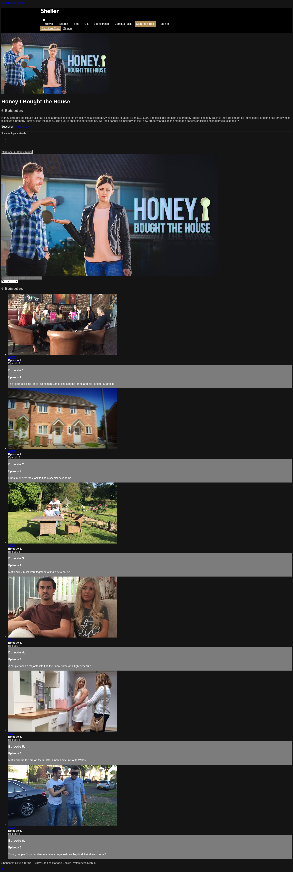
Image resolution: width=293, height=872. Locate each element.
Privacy (36, 862)
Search (64, 23)
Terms (28, 862)
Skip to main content (13, 2)
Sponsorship (101, 23)
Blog (76, 23)
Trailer (18, 126)
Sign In (67, 28)
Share (26, 126)
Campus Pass (123, 23)
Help (20, 862)
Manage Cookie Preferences (69, 862)
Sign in (164, 23)
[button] (44, 20)
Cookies (46, 862)
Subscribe (7, 126)
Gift (86, 23)
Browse (49, 23)
